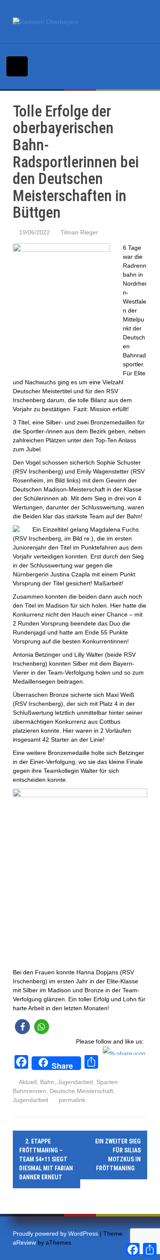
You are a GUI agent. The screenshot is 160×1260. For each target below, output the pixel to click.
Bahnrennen (29, 1091)
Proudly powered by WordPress (55, 1233)
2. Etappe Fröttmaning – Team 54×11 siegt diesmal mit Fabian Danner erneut (46, 1159)
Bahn (47, 1082)
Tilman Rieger (79, 232)
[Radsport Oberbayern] (46, 21)
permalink (71, 1099)
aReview (24, 1242)
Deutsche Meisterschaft (81, 1091)
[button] (22, 1026)
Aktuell (28, 1082)
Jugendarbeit (75, 1082)
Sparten (107, 1082)
